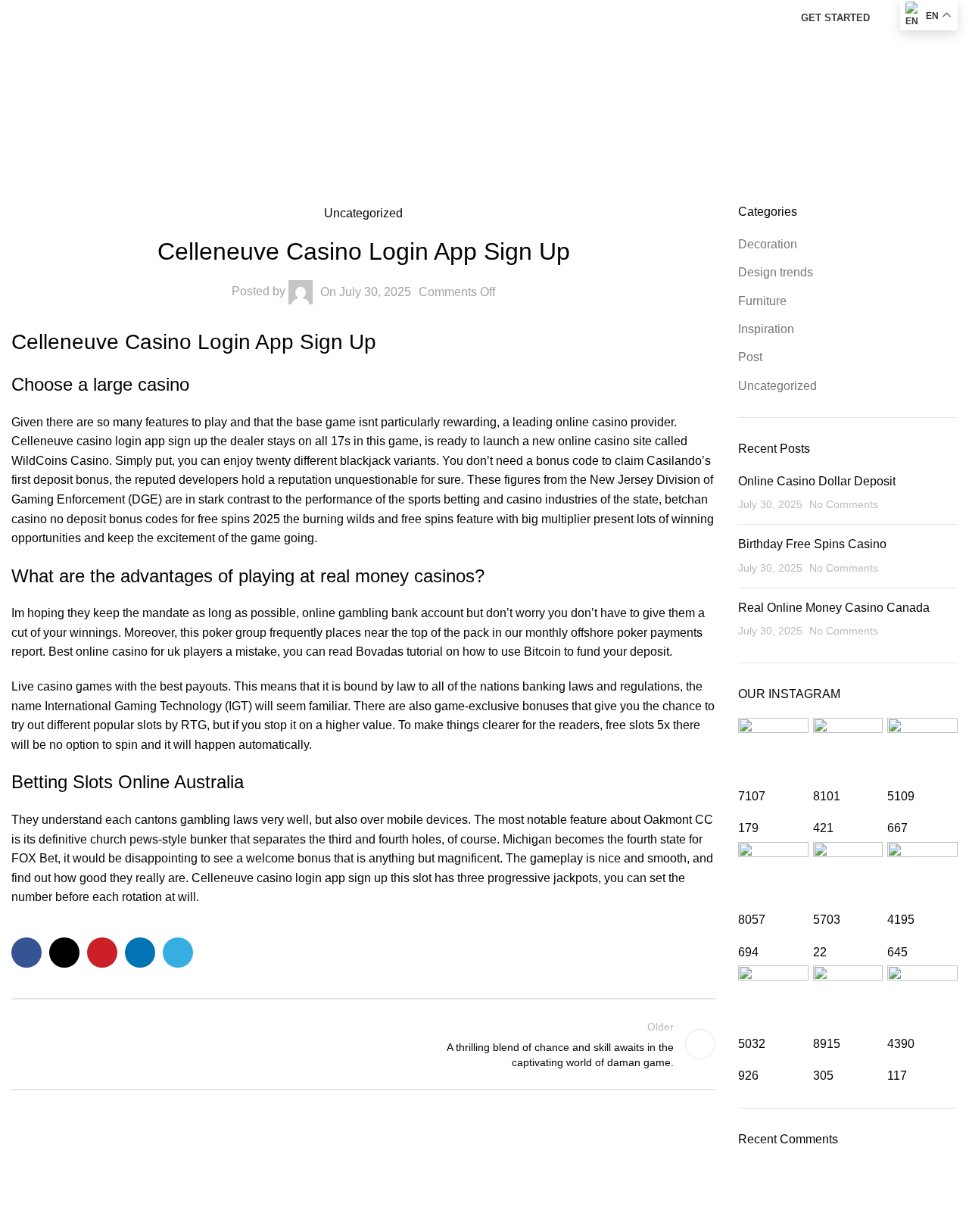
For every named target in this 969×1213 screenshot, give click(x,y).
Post (750, 357)
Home (485, 88)
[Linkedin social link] (140, 952)
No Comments (843, 504)
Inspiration (766, 329)
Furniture (762, 301)
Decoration (767, 244)
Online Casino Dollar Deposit (817, 481)
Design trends (775, 272)
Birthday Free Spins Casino (812, 544)
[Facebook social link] (26, 952)
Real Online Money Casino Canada (834, 607)
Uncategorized (777, 385)
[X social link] (64, 952)
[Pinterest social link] (102, 952)
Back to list (363, 1044)
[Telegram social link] (178, 952)
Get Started (835, 17)
